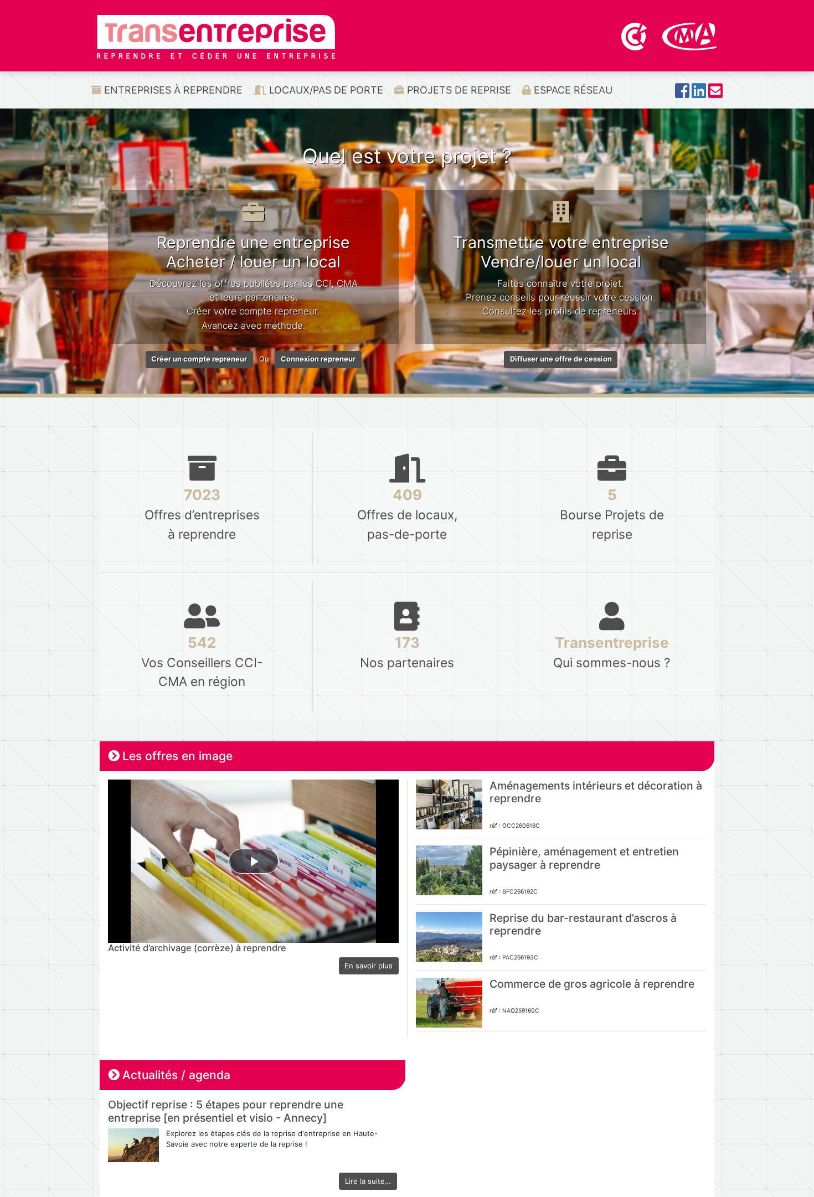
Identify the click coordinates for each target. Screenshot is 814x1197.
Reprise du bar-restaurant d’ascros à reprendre (583, 924)
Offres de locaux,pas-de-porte (407, 513)
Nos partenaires (407, 652)
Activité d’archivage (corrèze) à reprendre (197, 947)
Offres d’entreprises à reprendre (202, 513)
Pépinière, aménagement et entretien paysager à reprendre (584, 858)
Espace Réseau (571, 90)
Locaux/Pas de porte (324, 90)
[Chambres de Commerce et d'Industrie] (635, 35)
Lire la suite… (368, 1181)
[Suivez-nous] (682, 94)
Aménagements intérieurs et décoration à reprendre (596, 792)
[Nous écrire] (715, 94)
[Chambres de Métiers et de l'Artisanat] (689, 35)
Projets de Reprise (457, 90)
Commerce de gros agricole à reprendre (592, 983)
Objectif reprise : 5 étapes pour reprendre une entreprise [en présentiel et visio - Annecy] (225, 1111)
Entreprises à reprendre (172, 90)
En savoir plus (368, 965)
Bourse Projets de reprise (612, 513)
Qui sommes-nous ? (612, 652)
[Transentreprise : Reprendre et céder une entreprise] (216, 36)
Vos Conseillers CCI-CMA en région (201, 661)
